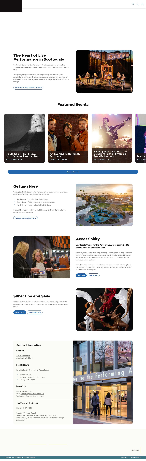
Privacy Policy (124, 457)
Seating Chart (93, 275)
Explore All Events (73, 172)
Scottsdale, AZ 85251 (24, 358)
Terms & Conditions (135, 457)
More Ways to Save (35, 312)
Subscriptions (19, 312)
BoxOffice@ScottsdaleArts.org (32, 394)
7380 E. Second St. (23, 356)
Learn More (81, 275)
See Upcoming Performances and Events (28, 87)
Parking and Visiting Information (25, 218)
